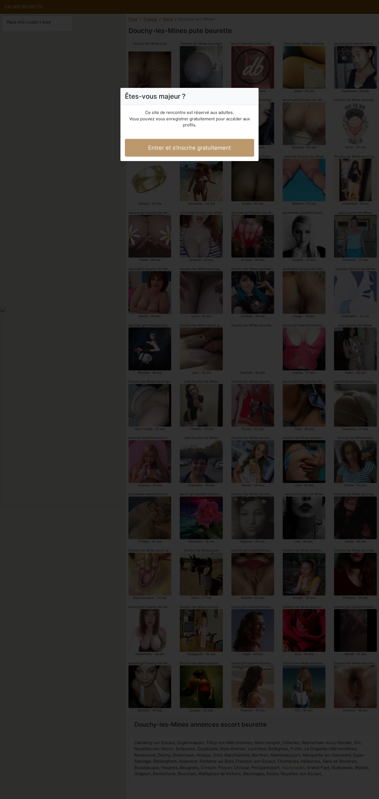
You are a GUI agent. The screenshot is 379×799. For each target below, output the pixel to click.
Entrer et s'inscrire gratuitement (189, 147)
